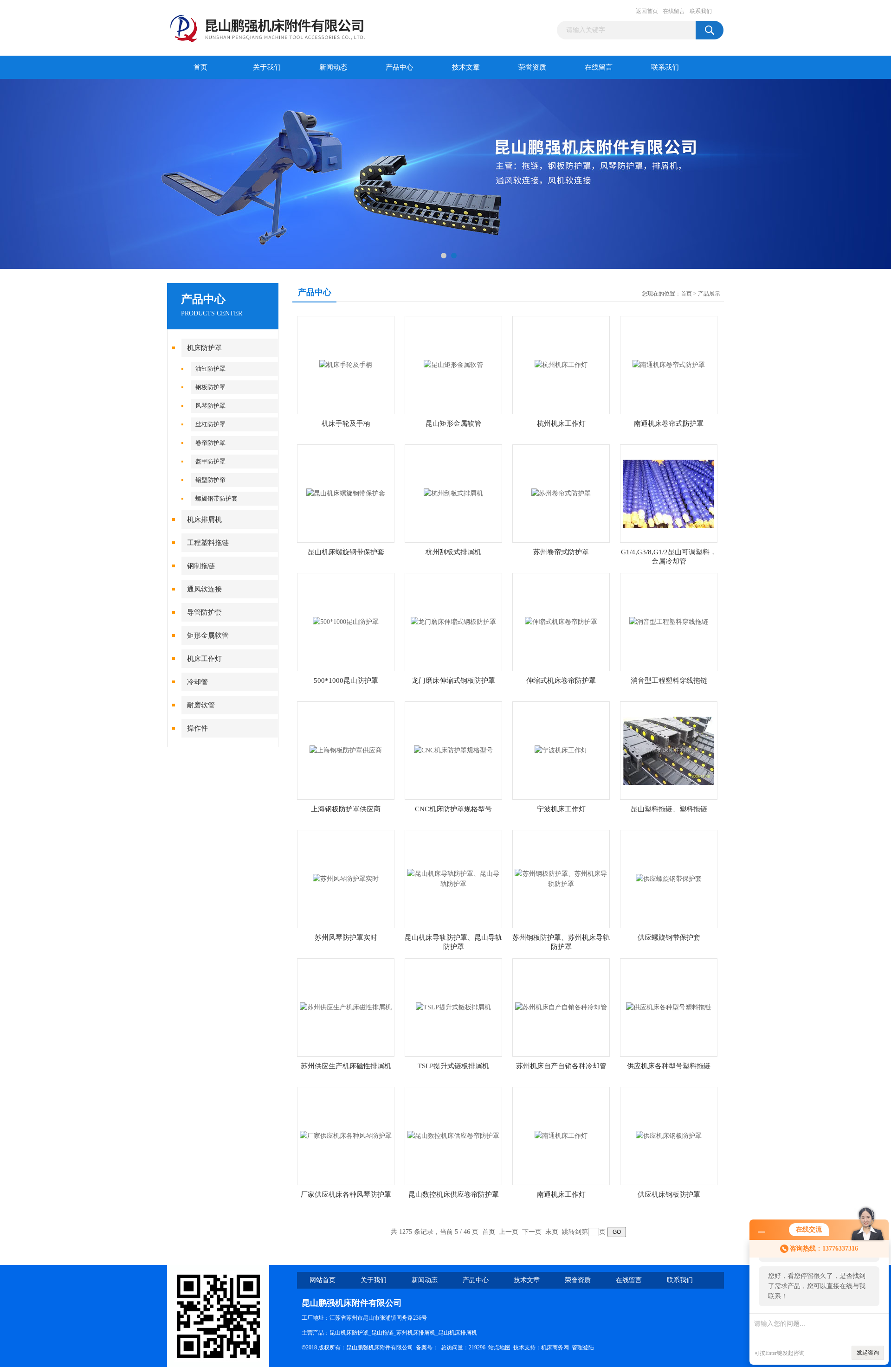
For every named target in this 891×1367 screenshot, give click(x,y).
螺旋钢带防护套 (216, 498)
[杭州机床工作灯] (561, 364)
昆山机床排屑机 (457, 1332)
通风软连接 (204, 589)
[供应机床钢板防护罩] (669, 1135)
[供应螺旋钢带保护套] (669, 878)
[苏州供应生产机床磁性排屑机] (346, 1006)
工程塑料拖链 (208, 542)
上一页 (508, 1231)
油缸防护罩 (210, 368)
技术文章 (466, 67)
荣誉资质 (532, 67)
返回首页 (647, 11)
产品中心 (399, 67)
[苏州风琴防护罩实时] (346, 878)
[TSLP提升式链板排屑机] (453, 1006)
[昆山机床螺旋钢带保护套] (345, 492)
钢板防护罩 (210, 387)
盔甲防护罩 (210, 461)
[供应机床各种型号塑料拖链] (668, 1006)
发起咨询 (868, 1352)
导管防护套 (204, 612)
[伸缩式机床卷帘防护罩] (561, 621)
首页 (200, 67)
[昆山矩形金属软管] (453, 364)
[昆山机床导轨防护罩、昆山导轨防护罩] (453, 878)
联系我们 (701, 11)
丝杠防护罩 (210, 424)
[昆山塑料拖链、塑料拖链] (668, 749)
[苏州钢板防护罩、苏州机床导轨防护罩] (561, 878)
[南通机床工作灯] (561, 1135)
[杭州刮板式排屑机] (453, 492)
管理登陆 (583, 1347)
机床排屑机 (204, 519)
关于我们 (267, 67)
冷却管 (197, 682)
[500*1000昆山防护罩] (346, 621)
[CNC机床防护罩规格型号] (453, 749)
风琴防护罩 (210, 405)
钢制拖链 (201, 566)
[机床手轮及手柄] (345, 364)
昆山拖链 (382, 1332)
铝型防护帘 (210, 479)
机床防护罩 (204, 348)
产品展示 (709, 293)
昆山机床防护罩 (348, 1332)
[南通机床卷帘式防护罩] (669, 364)
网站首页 (323, 1280)
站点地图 (499, 1347)
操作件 (197, 728)
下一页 (532, 1231)
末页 (551, 1231)
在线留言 (674, 11)
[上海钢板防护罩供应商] (346, 749)
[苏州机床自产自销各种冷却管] (561, 1006)
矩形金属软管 (208, 635)
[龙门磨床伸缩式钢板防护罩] (453, 621)
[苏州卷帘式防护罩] (561, 492)
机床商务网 (555, 1347)
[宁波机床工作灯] (561, 749)
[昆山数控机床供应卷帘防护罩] (453, 1135)
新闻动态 (333, 67)
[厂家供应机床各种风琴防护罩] (346, 1135)
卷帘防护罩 (210, 442)
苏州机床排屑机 (415, 1332)
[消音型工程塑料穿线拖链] (668, 621)
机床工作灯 (204, 658)
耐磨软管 (201, 705)
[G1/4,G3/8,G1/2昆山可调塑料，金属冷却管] (668, 492)
